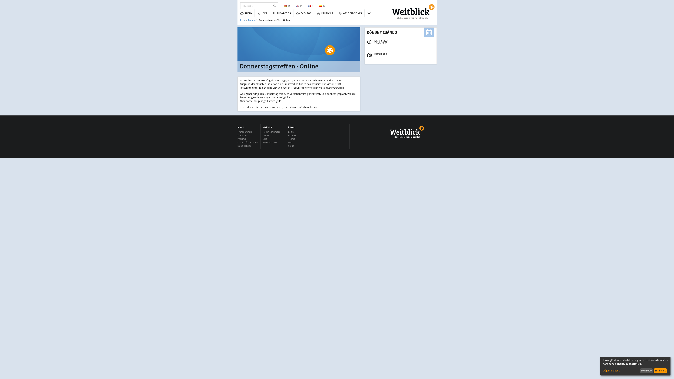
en (301, 5)
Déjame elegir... (611, 370)
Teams (291, 138)
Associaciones (352, 13)
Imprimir (241, 138)
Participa (327, 13)
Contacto (242, 135)
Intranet (292, 135)
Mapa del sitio (244, 145)
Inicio (248, 13)
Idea (264, 13)
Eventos (306, 13)
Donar (266, 135)
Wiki (290, 142)
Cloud (291, 145)
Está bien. (660, 370)
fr (312, 5)
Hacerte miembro (271, 132)
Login (291, 132)
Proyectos (284, 13)
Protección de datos (247, 142)
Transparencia (244, 132)
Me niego (646, 370)
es (324, 5)
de (289, 5)
